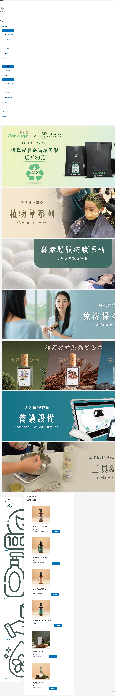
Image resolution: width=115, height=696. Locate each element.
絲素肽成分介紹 (9, 92)
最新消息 (4, 63)
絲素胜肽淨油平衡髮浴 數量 (38, 562)
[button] (7, 26)
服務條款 (8, 53)
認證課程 (4, 111)
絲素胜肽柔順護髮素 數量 (38, 593)
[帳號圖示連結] (0, 20)
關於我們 (4, 26)
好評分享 (8, 70)
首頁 (28, 496)
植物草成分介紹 (9, 83)
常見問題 (4, 107)
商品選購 (4, 102)
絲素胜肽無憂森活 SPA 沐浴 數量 (39, 625)
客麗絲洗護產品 (9, 97)
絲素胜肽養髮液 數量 (37, 656)
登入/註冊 (4, 121)
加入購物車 (56, 531)
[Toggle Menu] (8, 30)
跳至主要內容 (2, 0)
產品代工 (4, 58)
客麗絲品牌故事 (9, 34)
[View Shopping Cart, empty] (1, 22)
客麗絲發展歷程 (9, 39)
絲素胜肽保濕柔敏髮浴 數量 (38, 531)
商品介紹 (4, 75)
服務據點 (4, 116)
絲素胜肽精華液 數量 (37, 687)
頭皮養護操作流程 (10, 88)
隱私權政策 (8, 48)
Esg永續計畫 (8, 44)
